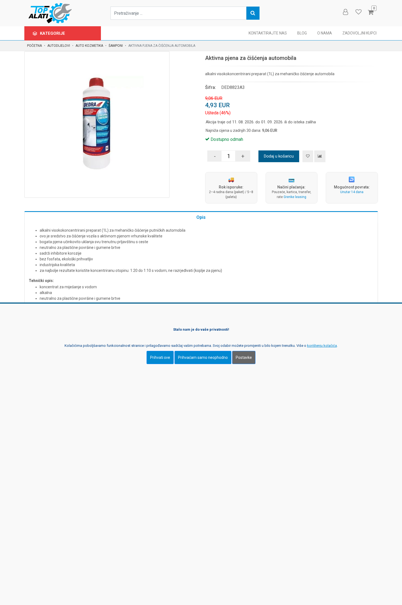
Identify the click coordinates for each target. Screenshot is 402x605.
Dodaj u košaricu (279, 156)
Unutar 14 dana (351, 192)
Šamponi (116, 46)
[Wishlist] (358, 12)
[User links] (345, 12)
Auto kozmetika (89, 46)
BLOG (302, 33)
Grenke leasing (295, 197)
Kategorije (53, 33)
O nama (324, 33)
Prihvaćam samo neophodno (203, 357)
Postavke (244, 357)
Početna (34, 46)
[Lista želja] (307, 156)
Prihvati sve (160, 357)
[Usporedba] (319, 156)
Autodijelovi (58, 46)
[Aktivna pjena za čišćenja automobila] (97, 124)
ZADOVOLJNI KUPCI (359, 33)
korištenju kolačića (322, 346)
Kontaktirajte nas (268, 33)
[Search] (253, 13)
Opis (201, 217)
